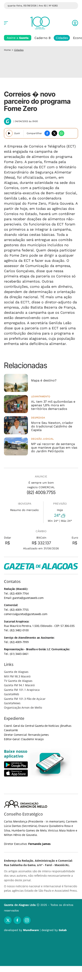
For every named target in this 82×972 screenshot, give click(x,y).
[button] (75, 23)
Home (7, 50)
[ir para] (50, 763)
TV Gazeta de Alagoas (18, 681)
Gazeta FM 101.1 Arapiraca (22, 690)
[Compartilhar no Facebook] (47, 133)
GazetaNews (12, 703)
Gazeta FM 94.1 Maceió (19, 685)
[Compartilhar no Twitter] (54, 133)
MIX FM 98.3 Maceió (17, 676)
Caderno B (42, 38)
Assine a (17, 37)
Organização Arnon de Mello (23, 707)
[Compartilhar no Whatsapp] (61, 133)
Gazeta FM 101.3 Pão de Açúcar (25, 699)
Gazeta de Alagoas (16, 672)
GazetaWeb (11, 694)
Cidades (62, 38)
